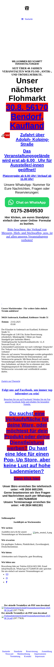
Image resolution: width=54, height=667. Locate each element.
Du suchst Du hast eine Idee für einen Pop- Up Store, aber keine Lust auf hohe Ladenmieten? (27, 442)
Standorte (18, 651)
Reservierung (32, 651)
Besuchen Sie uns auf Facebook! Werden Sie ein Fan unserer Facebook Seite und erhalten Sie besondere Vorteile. (27, 402)
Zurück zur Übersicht (10, 381)
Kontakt (27, 656)
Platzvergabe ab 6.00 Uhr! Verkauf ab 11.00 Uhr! (27, 177)
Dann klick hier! (27, 478)
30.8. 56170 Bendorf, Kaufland (27, 116)
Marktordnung (23, 654)
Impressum (40, 656)
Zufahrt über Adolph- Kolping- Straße (32, 139)
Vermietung (15, 656)
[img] (27, 8)
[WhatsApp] (7, 578)
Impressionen (40, 654)
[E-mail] (7, 574)
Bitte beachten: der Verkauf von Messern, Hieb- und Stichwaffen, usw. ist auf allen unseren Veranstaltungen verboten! (27, 235)
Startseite (29, 19)
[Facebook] (6, 582)
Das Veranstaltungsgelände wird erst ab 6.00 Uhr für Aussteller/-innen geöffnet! (27, 160)
